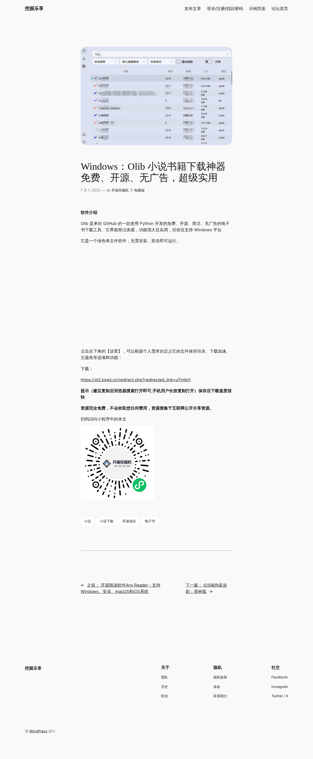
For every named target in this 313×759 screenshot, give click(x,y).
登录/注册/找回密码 (225, 8)
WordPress (38, 731)
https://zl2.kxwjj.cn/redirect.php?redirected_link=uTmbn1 (136, 379)
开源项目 (129, 521)
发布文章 (192, 8)
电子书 (150, 521)
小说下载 (106, 521)
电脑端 (139, 190)
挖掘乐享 (34, 8)
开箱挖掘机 (120, 190)
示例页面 (257, 8)
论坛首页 (279, 8)
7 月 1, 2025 (90, 190)
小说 (87, 521)
